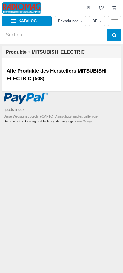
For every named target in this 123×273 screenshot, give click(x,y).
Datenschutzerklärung (20, 121)
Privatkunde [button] (68, 21)
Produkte (16, 52)
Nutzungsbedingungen (59, 121)
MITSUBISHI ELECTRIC (58, 52)
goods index (14, 109)
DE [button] (95, 21)
